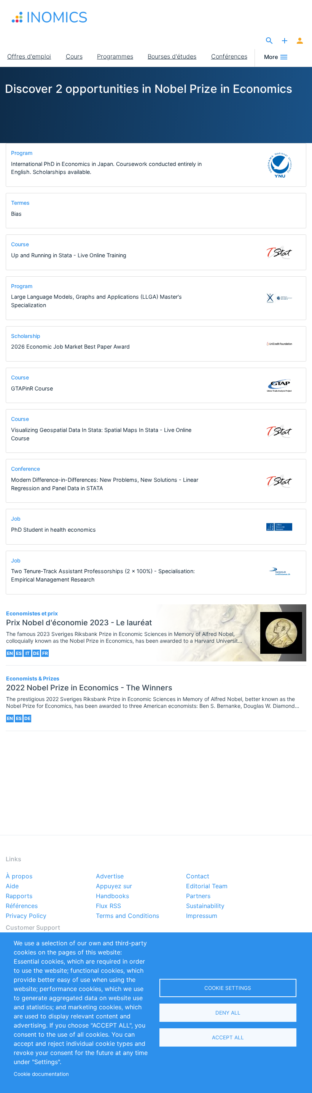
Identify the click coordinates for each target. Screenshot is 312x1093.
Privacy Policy (26, 916)
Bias (16, 213)
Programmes (115, 56)
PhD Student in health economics (53, 529)
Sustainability (205, 906)
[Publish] (284, 41)
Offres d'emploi (29, 56)
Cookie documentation (41, 1074)
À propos (19, 876)
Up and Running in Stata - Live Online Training (68, 255)
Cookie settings (227, 988)
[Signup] (299, 41)
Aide (12, 886)
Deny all (227, 1013)
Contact (197, 876)
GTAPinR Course (32, 388)
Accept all (228, 1037)
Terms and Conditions (127, 916)
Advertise (110, 876)
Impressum (201, 916)
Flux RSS (108, 906)
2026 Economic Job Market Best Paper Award (70, 346)
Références (22, 906)
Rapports (19, 896)
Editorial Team (207, 886)
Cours (74, 56)
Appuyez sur (114, 886)
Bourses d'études (172, 56)
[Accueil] (49, 17)
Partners (198, 896)
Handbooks (112, 896)
